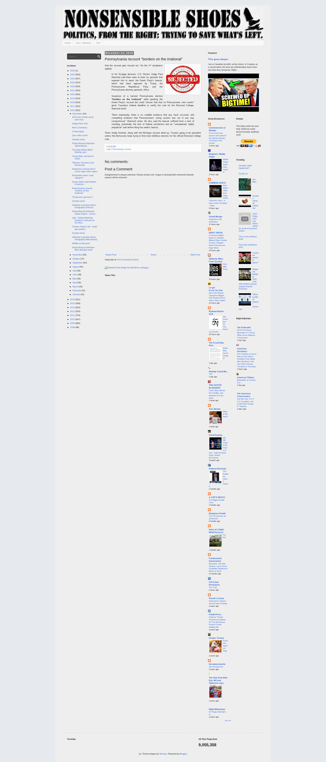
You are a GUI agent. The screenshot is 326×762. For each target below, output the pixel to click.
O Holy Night (78, 131)
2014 (72, 303)
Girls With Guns (225, 266)
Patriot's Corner (216, 598)
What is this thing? (225, 414)
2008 (72, 327)
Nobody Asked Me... (218, 371)
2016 (72, 110)
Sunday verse (78, 139)
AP (149, 65)
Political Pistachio (217, 469)
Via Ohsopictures (216, 667)
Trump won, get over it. (82, 197)
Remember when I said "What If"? (83, 176)
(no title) (254, 180)
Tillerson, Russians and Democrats (83, 164)
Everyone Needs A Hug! (225, 646)
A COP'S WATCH (217, 497)
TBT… (211, 374)
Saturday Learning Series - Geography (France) (84, 206)
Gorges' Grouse (216, 638)
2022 (72, 86)
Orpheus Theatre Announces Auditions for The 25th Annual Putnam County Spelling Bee (217, 622)
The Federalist (244, 327)
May (75, 279)
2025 (72, 74)
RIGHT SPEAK (216, 233)
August (76, 267)
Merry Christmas (79, 127)
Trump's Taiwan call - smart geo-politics (84, 227)
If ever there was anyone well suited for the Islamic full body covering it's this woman (218, 138)
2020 (72, 94)
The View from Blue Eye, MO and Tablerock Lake (218, 680)
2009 (72, 323)
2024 (72, 78)
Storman (163, 754)
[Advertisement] (247, 467)
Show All (228, 720)
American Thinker (245, 377)
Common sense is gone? (255, 258)
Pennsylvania (118, 149)
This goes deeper (218, 59)
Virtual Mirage (215, 216)
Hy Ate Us (243, 174)
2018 (72, 102)
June (75, 274)
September (78, 263)
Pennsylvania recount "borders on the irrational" (82, 190)
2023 (72, 82)
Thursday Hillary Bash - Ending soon (83, 151)
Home (68, 43)
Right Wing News (217, 709)
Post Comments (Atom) (128, 260)
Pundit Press (215, 614)
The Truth (213, 587)
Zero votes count (79, 135)
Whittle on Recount (81, 243)
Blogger (183, 754)
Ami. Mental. (215, 409)
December (78, 114)
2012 (72, 311)
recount (128, 149)
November (78, 255)
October (76, 259)
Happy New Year (80, 123)
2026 (72, 71)
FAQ (98, 43)
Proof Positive (215, 435)
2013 (72, 307)
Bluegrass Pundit (217, 513)
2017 (72, 106)
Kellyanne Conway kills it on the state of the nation (84, 170)
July (75, 271)
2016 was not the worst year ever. (82, 118)
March (76, 286)
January (76, 294)
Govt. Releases (83, 43)
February (77, 290)
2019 (72, 98)
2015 (72, 299)
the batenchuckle (217, 664)
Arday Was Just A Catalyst (225, 353)
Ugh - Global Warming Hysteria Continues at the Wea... (83, 220)
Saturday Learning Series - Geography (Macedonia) (84, 238)
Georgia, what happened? (245, 166)
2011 (72, 315)
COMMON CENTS (217, 183)
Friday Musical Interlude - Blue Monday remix (83, 248)
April (75, 282)
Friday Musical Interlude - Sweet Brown (83, 144)
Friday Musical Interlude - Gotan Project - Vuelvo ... (84, 212)
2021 (72, 90)
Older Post (195, 255)
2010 (72, 319)
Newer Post (111, 255)
